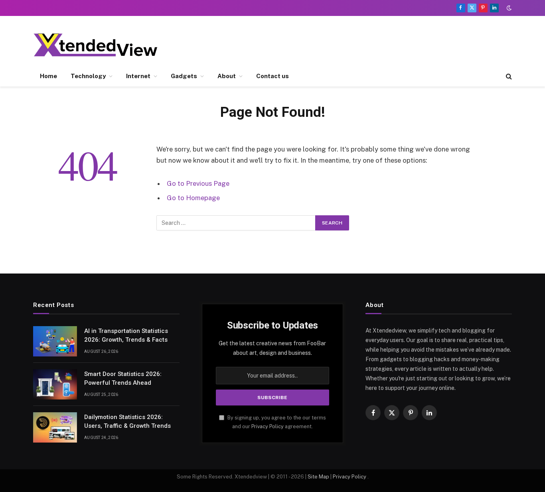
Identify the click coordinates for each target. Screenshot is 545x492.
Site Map (318, 477)
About (226, 76)
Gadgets (184, 76)
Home (48, 76)
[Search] (508, 76)
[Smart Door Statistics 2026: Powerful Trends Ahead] (55, 384)
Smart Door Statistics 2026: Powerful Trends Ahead (123, 378)
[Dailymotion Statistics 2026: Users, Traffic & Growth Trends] (55, 427)
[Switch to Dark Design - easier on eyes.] (508, 8)
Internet (138, 76)
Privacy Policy (267, 426)
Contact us (272, 76)
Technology (88, 76)
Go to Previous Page (198, 183)
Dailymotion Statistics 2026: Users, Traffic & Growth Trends (127, 421)
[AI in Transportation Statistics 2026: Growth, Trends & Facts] (55, 341)
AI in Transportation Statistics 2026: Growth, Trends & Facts (126, 335)
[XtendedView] (102, 45)
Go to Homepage (193, 198)
